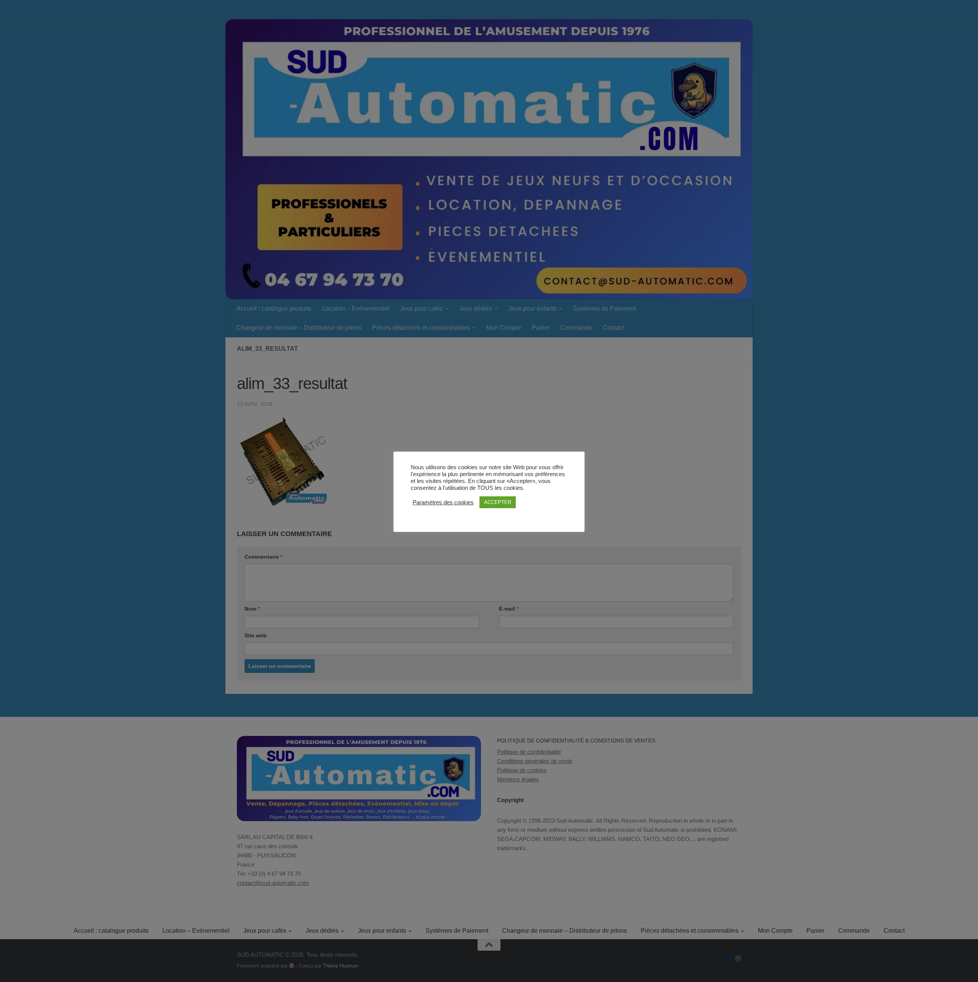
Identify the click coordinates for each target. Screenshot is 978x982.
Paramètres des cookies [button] (443, 502)
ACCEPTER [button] (497, 502)
